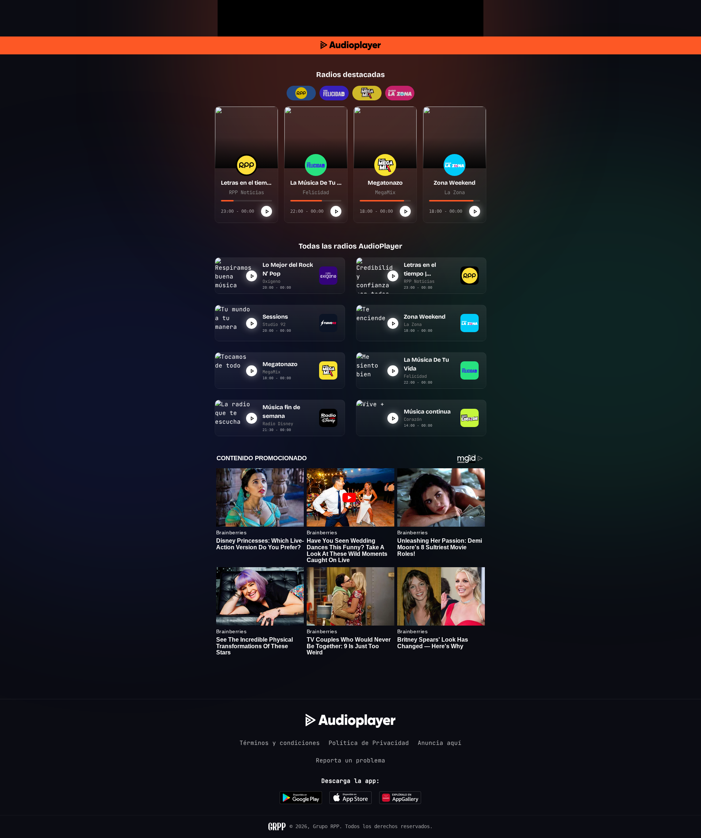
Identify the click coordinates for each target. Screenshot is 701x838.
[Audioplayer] (351, 45)
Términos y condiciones (280, 743)
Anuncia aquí (439, 743)
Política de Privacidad (369, 743)
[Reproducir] (266, 211)
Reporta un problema (350, 760)
